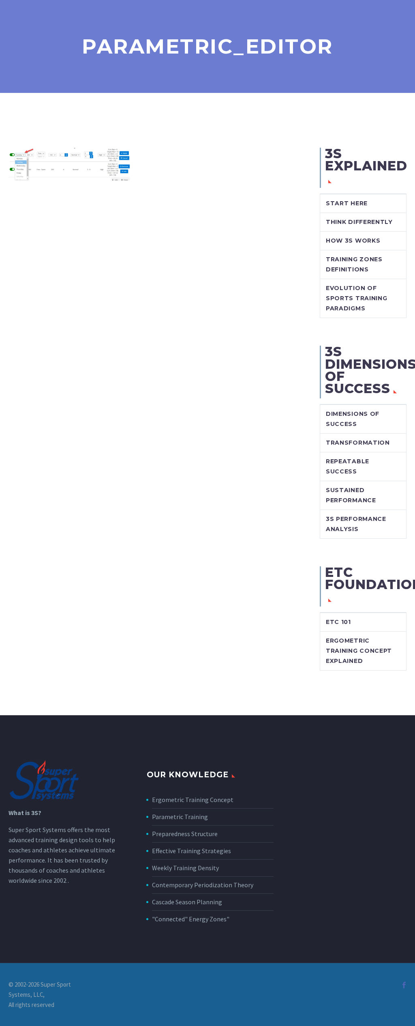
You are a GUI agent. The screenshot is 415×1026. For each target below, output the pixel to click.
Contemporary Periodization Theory (202, 885)
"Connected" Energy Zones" (190, 919)
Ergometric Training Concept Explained (359, 651)
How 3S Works (353, 240)
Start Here (347, 203)
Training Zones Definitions (354, 264)
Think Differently (359, 222)
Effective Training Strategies (191, 851)
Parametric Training (180, 817)
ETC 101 (338, 622)
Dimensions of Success (352, 419)
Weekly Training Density (185, 868)
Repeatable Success (347, 466)
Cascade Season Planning (187, 902)
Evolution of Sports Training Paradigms (356, 298)
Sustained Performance (351, 495)
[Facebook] (404, 985)
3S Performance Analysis (356, 524)
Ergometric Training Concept (192, 800)
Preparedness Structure (185, 834)
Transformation (358, 442)
